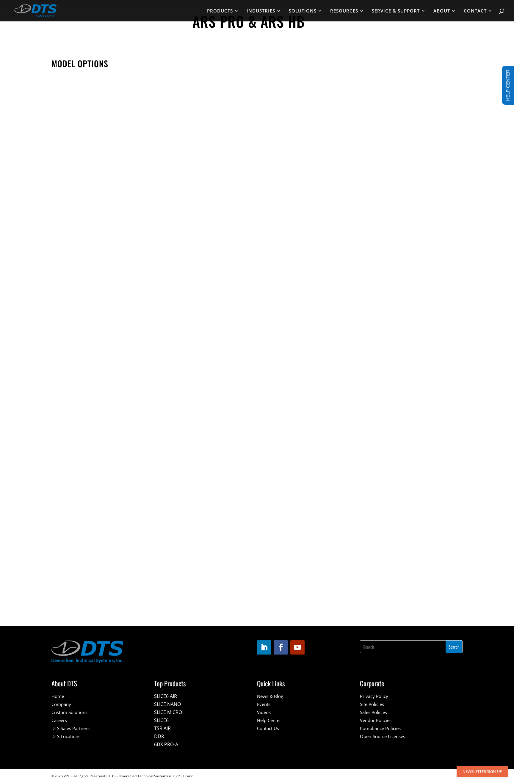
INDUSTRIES (261, 11)
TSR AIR (162, 728)
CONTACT (475, 11)
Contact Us (268, 728)
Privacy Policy (374, 696)
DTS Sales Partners (70, 728)
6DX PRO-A (166, 744)
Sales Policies (373, 712)
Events (263, 704)
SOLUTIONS (302, 11)
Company (61, 704)
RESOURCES (344, 11)
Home (57, 696)
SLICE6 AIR (165, 696)
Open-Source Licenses (382, 736)
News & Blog (270, 696)
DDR (159, 736)
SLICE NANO (167, 704)
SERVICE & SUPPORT (396, 11)
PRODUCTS (220, 11)
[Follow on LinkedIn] (264, 647)
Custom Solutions (69, 712)
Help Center (269, 720)
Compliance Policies (380, 728)
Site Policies (372, 704)
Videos (264, 712)
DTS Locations (65, 736)
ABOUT (441, 11)
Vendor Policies (375, 720)
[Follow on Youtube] (297, 647)
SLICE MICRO (168, 712)
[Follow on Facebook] (281, 647)
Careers (59, 720)
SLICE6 (161, 720)
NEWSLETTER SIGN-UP (482, 771)
